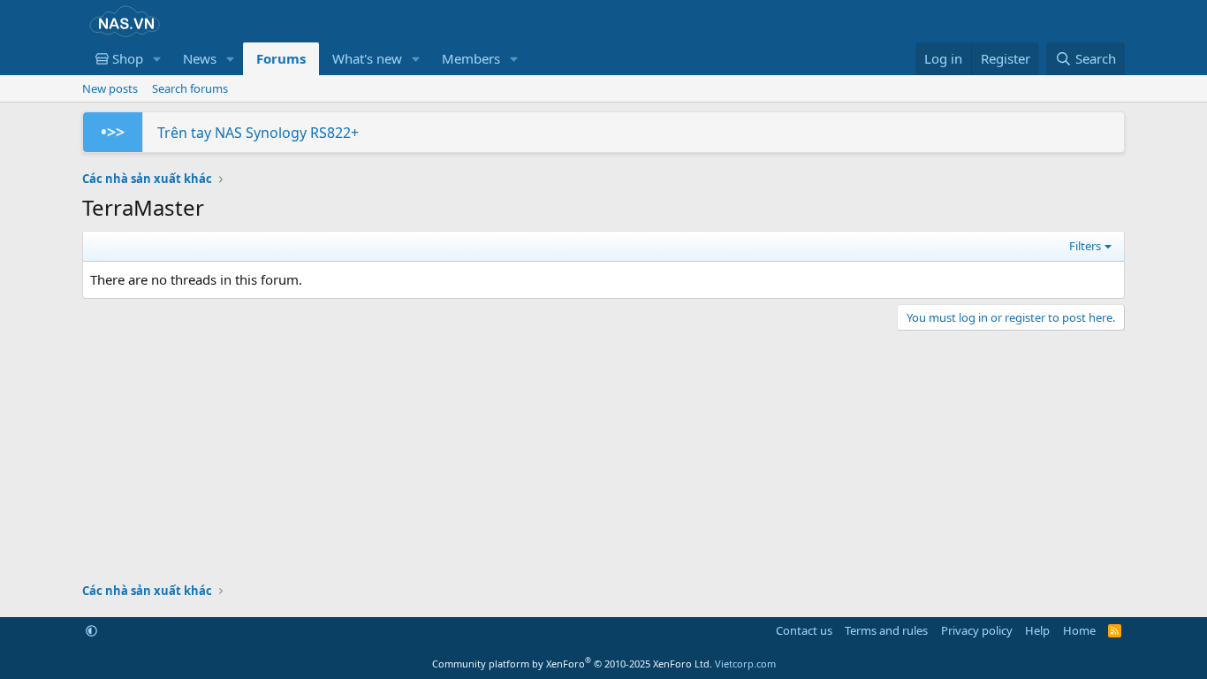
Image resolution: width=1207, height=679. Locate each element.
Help (1037, 630)
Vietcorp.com (745, 663)
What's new (367, 58)
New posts (110, 88)
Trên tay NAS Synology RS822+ (258, 132)
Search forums (190, 88)
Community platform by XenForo (572, 663)
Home (1079, 630)
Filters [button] (1085, 246)
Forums (281, 58)
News (199, 58)
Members (471, 58)
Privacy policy (977, 630)
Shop (126, 58)
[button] (157, 58)
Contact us (804, 630)
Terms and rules (886, 630)
